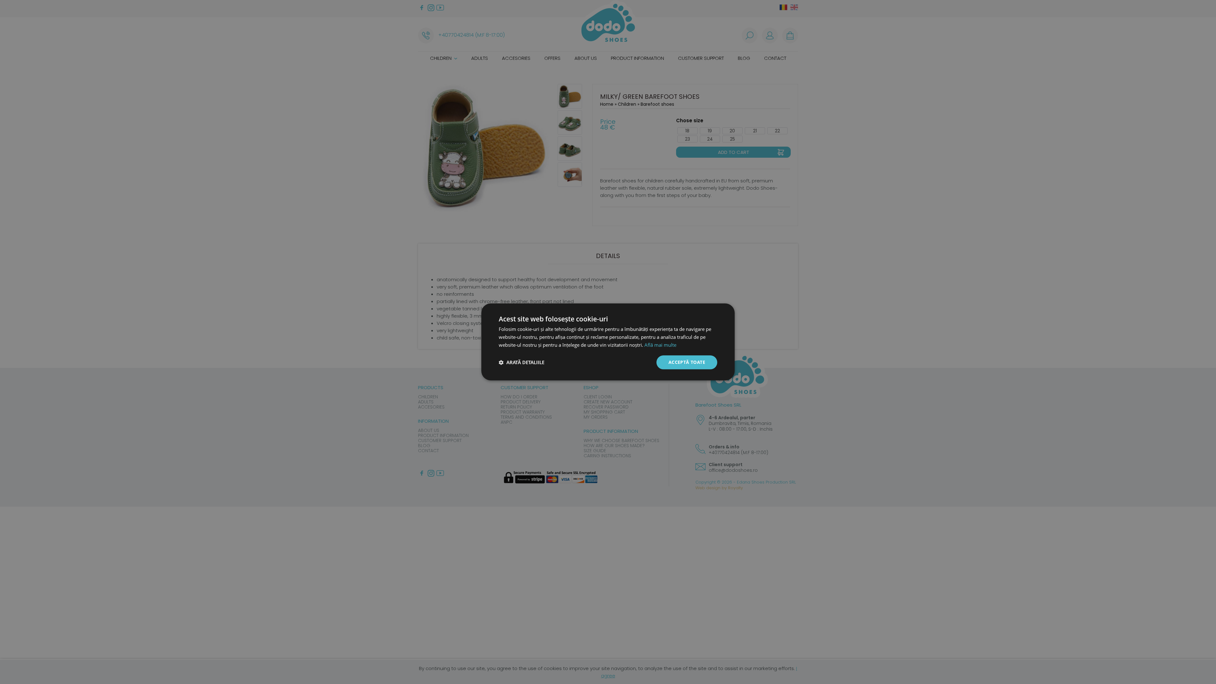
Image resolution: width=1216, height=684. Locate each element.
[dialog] (608, 341)
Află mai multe (660, 345)
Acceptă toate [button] (686, 362)
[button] (521, 362)
